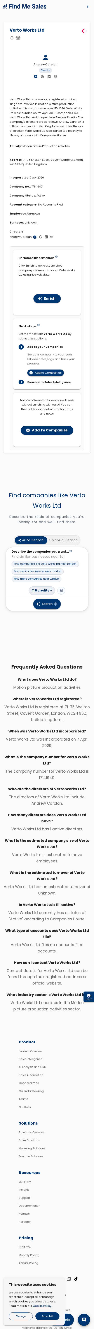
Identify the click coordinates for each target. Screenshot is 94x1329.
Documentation (29, 1206)
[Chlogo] (18, 37)
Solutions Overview (31, 1132)
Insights (24, 1190)
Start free (25, 1247)
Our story (25, 1182)
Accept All (47, 1316)
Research (25, 1222)
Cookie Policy (42, 1306)
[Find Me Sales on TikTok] (76, 1279)
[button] (45, 564)
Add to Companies (48, 373)
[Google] (11, 37)
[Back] (84, 31)
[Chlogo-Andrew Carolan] (55, 76)
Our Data (25, 1107)
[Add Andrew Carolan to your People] (35, 237)
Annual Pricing (28, 1263)
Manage (21, 1316)
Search (47, 604)
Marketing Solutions (32, 1148)
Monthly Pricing (29, 1255)
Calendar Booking (31, 1091)
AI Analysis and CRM (32, 1067)
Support (24, 1198)
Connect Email (29, 1083)
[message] (84, 1320)
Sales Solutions (29, 1140)
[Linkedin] (49, 76)
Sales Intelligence (30, 1059)
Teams (23, 1099)
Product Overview (30, 1051)
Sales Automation (31, 1075)
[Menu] (88, 6)
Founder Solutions (31, 1156)
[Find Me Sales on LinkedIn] (68, 1278)
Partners (24, 1213)
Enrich (50, 298)
